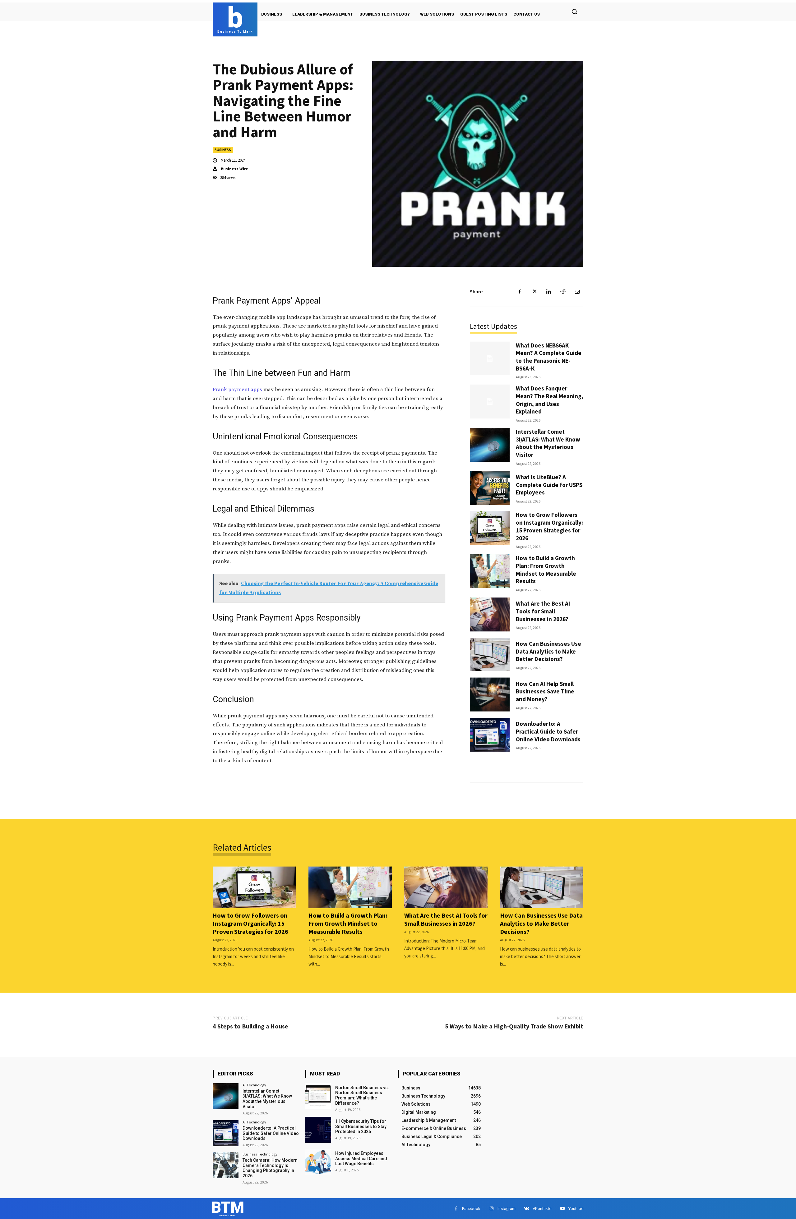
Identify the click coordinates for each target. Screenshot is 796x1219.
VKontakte (542, 1208)
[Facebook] (520, 292)
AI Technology (254, 1085)
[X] (534, 292)
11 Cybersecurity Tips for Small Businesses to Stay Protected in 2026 (360, 1126)
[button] (574, 11)
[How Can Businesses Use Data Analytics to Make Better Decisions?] (490, 655)
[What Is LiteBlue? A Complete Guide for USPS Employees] (490, 488)
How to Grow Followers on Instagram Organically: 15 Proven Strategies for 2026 (549, 526)
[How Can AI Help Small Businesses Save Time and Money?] (490, 694)
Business (223, 149)
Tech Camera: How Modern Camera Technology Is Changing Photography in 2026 (270, 1168)
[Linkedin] (548, 292)
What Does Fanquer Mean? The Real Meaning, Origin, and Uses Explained (549, 400)
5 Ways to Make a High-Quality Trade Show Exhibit (514, 1026)
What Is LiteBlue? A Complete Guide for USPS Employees (549, 484)
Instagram (506, 1208)
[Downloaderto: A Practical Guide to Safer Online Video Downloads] (490, 735)
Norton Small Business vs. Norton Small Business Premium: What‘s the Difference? (362, 1095)
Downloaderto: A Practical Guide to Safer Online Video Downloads (548, 731)
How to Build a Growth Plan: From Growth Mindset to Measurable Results (546, 569)
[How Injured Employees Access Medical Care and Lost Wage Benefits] (318, 1162)
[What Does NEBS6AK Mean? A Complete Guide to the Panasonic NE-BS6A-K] (490, 359)
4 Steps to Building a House (250, 1026)
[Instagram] (491, 1208)
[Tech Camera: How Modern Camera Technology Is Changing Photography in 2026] (225, 1165)
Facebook (471, 1208)
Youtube (575, 1208)
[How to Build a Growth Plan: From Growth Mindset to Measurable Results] (490, 571)
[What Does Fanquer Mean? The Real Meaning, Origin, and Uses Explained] (490, 401)
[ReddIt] (563, 292)
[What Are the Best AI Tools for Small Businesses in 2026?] (490, 614)
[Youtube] (562, 1208)
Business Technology (260, 1154)
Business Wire (234, 169)
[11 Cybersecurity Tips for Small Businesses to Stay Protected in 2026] (318, 1130)
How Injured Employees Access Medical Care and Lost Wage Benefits (361, 1158)
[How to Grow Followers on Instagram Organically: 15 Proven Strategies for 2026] (490, 528)
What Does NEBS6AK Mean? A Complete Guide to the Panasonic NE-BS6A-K (548, 357)
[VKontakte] (526, 1208)
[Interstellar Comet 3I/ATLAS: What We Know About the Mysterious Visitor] (490, 445)
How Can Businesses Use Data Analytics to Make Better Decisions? (548, 651)
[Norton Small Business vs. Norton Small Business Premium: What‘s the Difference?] (318, 1096)
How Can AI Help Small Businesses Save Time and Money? (545, 691)
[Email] (577, 292)
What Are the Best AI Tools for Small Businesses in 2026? (543, 611)
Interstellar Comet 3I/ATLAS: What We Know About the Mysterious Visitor (548, 443)
